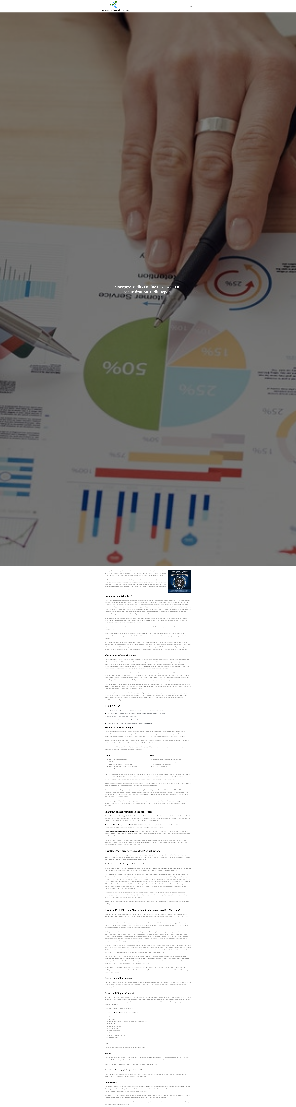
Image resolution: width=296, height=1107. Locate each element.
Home (191, 6)
